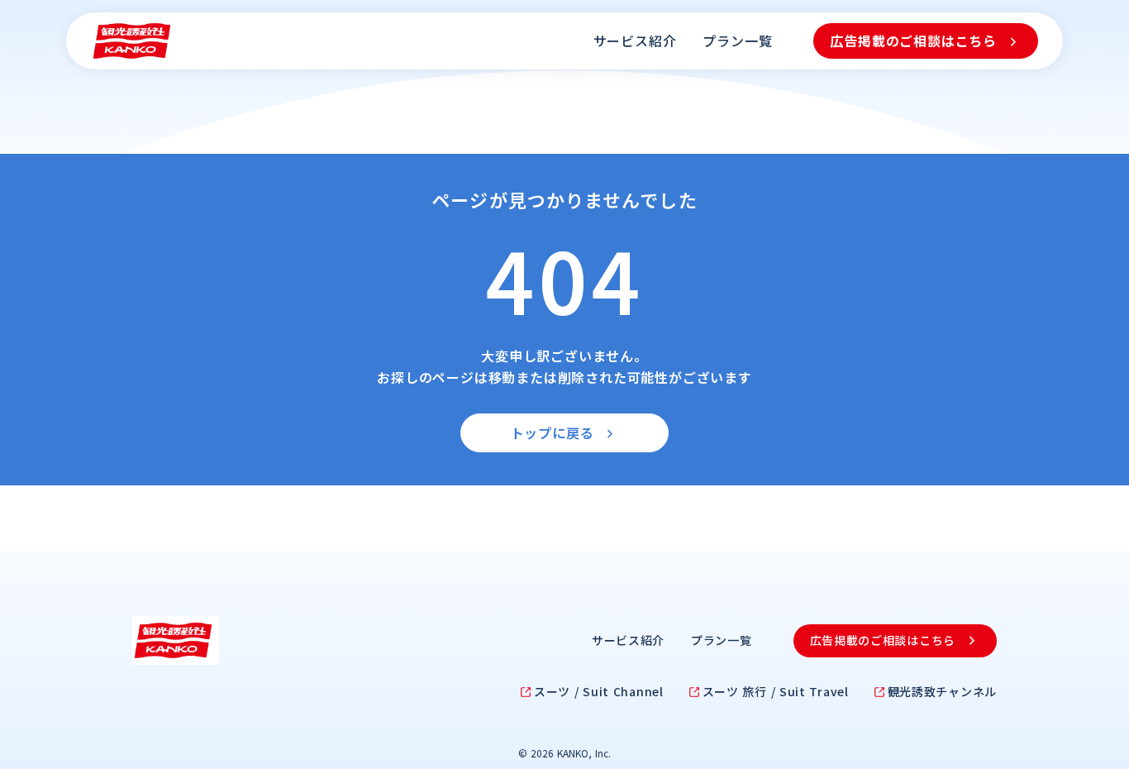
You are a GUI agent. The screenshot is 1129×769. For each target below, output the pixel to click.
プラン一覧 (737, 40)
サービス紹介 (635, 40)
